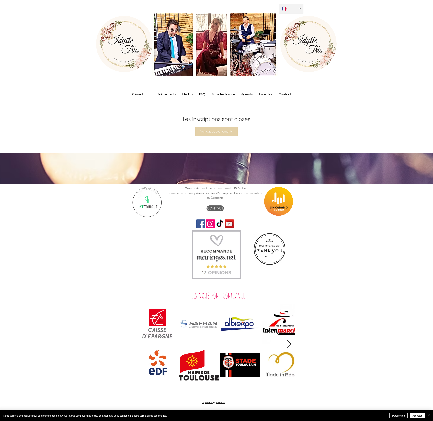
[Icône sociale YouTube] (229, 223)
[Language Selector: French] (291, 9)
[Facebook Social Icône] (200, 223)
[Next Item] (289, 344)
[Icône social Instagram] (210, 223)
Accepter (417, 415)
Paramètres (398, 415)
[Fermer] (429, 415)
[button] (187, 92)
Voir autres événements (216, 132)
